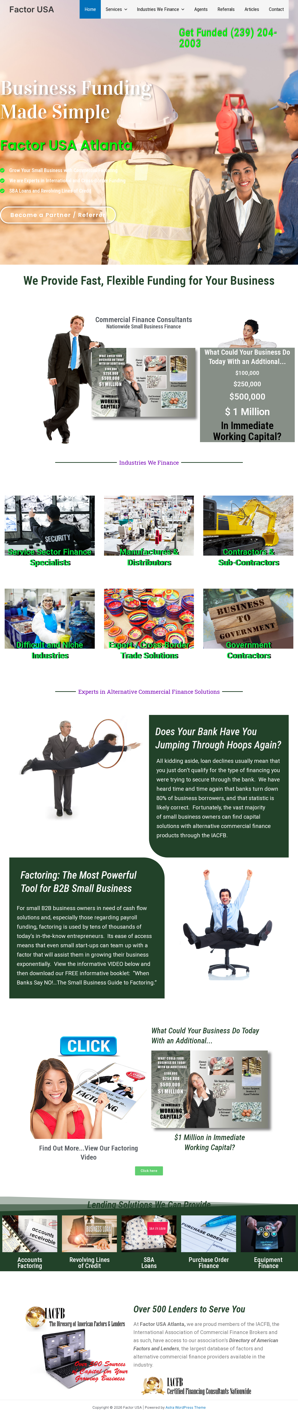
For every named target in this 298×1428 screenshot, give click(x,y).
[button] (124, 9)
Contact (276, 9)
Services (114, 9)
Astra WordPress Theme (186, 1407)
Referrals (226, 9)
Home (90, 9)
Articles (251, 9)
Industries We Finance (158, 9)
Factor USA (31, 9)
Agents (201, 9)
